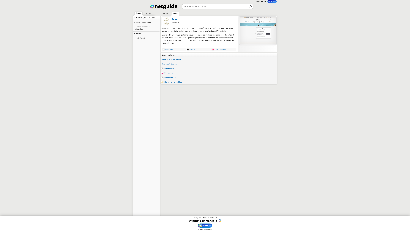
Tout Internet (140, 38)
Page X (192, 49)
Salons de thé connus (143, 22)
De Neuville (168, 73)
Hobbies (138, 34)
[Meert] (257, 31)
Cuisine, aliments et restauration (142, 28)
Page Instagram (220, 49)
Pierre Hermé (169, 68)
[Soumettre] (251, 6)
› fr (175, 22)
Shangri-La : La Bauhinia (173, 82)
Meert (176, 19)
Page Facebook (170, 49)
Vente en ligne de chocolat (145, 18)
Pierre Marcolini (170, 77)
